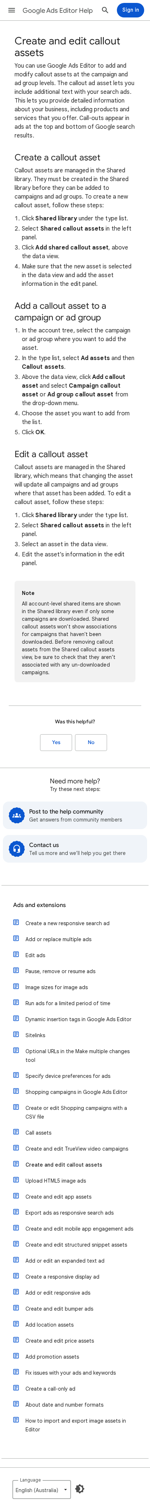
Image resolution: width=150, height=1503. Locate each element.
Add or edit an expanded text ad (64, 1261)
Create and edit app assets (58, 1197)
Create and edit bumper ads (59, 1309)
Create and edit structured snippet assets (76, 1245)
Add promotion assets (52, 1357)
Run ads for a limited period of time (67, 1003)
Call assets (38, 1133)
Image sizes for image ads (56, 987)
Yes (56, 742)
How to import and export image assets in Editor (75, 1425)
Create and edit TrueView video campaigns (76, 1149)
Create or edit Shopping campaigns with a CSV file (76, 1112)
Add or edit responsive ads (57, 1293)
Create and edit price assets (59, 1341)
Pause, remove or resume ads (60, 971)
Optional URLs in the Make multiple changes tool (77, 1055)
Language (30, 1480)
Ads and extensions (39, 905)
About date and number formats (64, 1405)
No (91, 742)
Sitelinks (35, 1035)
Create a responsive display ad (62, 1277)
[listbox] (41, 1489)
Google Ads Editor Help (58, 11)
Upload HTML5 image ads (55, 1181)
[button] (11, 10)
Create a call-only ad (50, 1389)
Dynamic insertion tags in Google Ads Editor (78, 1019)
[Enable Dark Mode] (79, 1489)
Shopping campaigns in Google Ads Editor (76, 1092)
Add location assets (49, 1325)
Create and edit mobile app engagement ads (79, 1229)
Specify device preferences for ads (67, 1076)
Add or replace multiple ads (58, 939)
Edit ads (35, 955)
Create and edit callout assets (63, 1165)
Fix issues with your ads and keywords (70, 1373)
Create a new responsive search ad (67, 923)
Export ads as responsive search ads (69, 1213)
